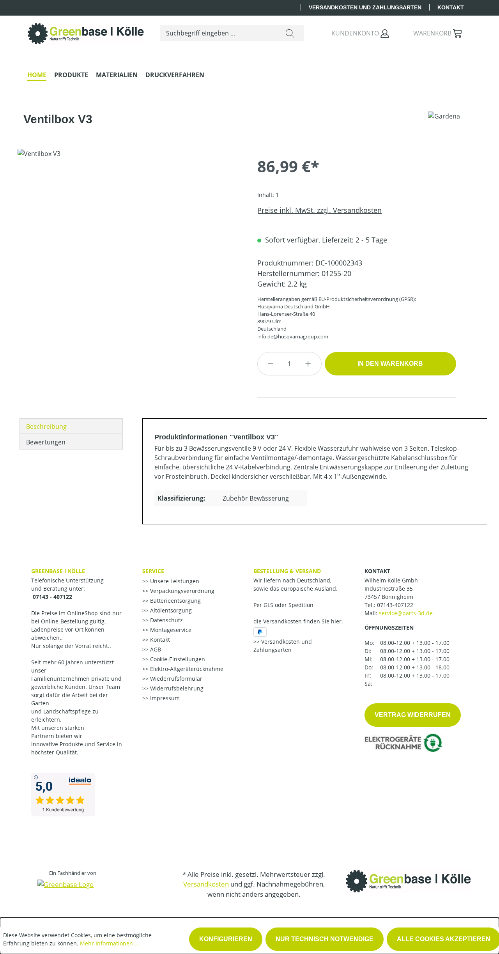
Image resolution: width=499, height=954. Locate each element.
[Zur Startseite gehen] (85, 32)
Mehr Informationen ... (109, 943)
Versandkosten (206, 884)
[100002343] (129, 233)
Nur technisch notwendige (324, 939)
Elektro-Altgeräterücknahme (186, 669)
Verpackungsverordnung (181, 591)
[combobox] (218, 33)
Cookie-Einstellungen (177, 659)
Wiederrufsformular (175, 678)
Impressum (164, 698)
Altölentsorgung (170, 610)
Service (153, 571)
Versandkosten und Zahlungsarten (365, 7)
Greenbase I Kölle (58, 571)
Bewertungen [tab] (45, 442)
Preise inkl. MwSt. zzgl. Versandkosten (319, 210)
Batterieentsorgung (175, 600)
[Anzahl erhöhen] (308, 363)
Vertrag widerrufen (413, 715)
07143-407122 (395, 605)
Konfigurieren (225, 939)
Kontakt (450, 7)
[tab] (71, 426)
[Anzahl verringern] (270, 363)
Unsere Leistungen (174, 581)
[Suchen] (290, 33)
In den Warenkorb (390, 363)
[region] (130, 233)
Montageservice (170, 630)
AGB (155, 649)
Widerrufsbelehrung (176, 688)
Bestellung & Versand (287, 571)
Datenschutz (166, 620)
